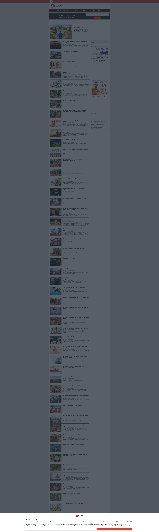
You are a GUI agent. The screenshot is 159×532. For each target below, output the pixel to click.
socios (35, 521)
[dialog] (79, 522)
